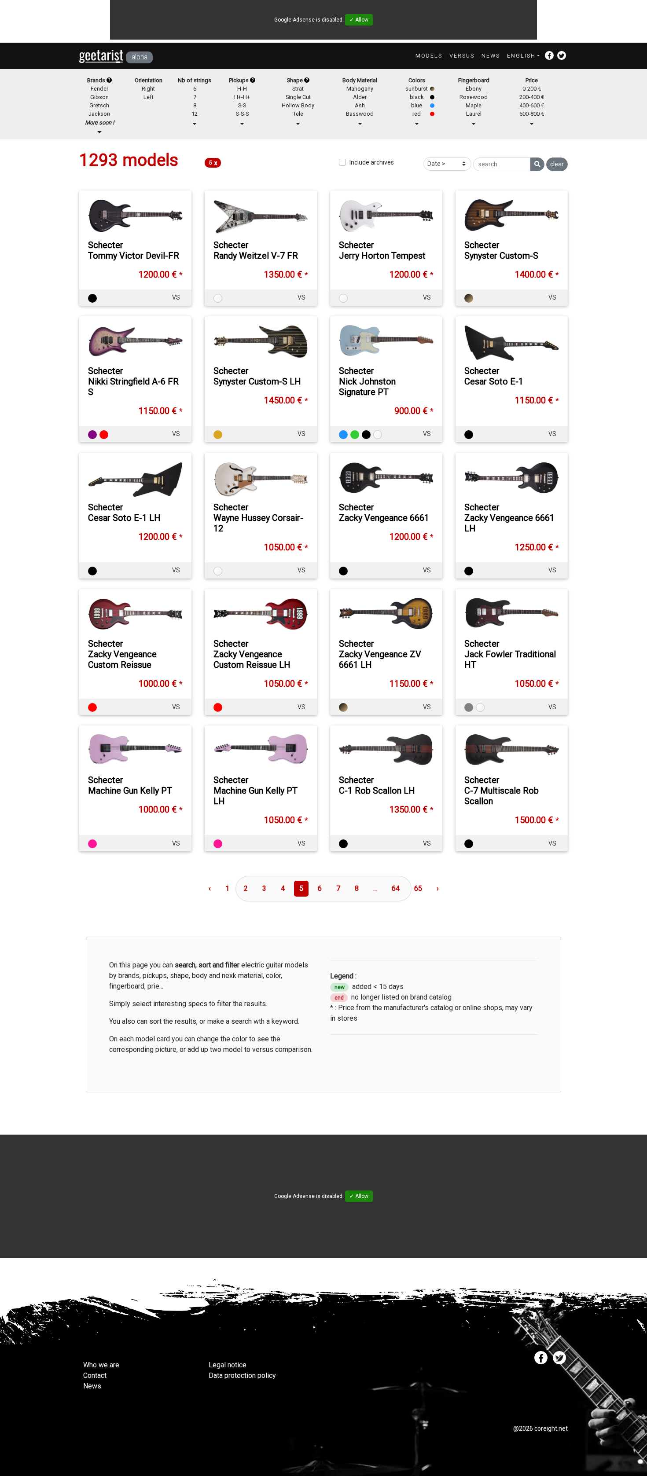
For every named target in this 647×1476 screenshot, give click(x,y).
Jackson (99, 113)
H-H (242, 88)
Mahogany (359, 88)
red (416, 113)
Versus (461, 55)
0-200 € (531, 88)
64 (396, 888)
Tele (298, 113)
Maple (474, 105)
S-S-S (242, 113)
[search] (537, 164)
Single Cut (298, 97)
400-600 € (531, 105)
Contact (95, 1375)
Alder (360, 97)
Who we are (101, 1365)
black (416, 97)
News (491, 55)
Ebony (474, 88)
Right (148, 88)
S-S (242, 105)
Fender (99, 88)
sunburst (416, 88)
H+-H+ (242, 97)
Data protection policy (242, 1375)
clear (557, 164)
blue (416, 105)
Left (148, 97)
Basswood (360, 113)
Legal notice (227, 1365)
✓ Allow (358, 20)
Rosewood (474, 97)
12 (194, 113)
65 (418, 888)
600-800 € (531, 113)
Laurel (474, 113)
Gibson (99, 97)
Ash (360, 105)
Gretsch (99, 105)
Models (428, 55)
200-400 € (531, 97)
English (521, 55)
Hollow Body (298, 105)
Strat (298, 88)
